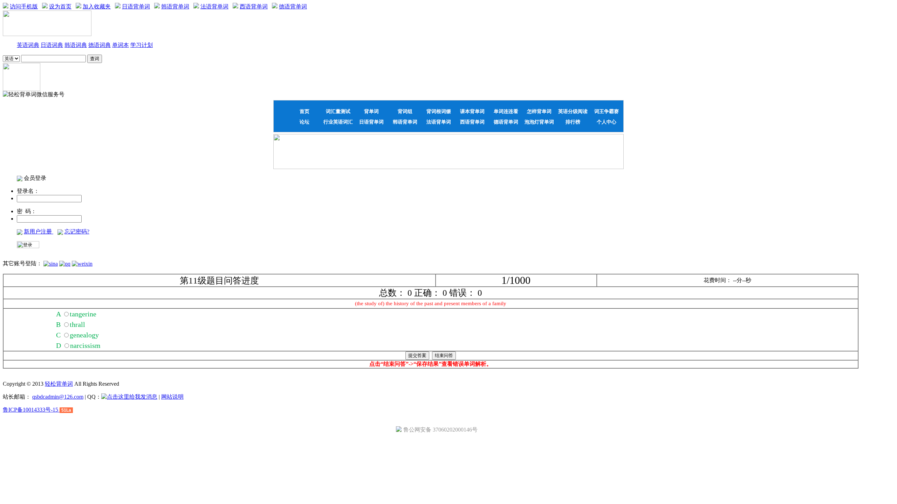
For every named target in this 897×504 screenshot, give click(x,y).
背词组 (405, 111)
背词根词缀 (438, 111)
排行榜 (573, 122)
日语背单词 (136, 6)
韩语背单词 (175, 6)
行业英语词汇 (338, 122)
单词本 (120, 45)
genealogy (84, 335)
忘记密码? (76, 231)
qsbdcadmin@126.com (57, 397)
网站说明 (172, 397)
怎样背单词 (539, 111)
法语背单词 (214, 6)
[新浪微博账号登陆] (50, 263)
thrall (77, 324)
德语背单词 (293, 6)
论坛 (304, 122)
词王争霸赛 (606, 111)
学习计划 (141, 45)
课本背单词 (472, 111)
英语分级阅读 (573, 111)
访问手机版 (24, 6)
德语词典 (99, 45)
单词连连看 (506, 111)
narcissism (85, 345)
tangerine (83, 314)
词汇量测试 (338, 111)
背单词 (371, 111)
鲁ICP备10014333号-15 (31, 410)
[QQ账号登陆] (64, 263)
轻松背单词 (59, 384)
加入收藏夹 (97, 6)
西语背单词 (254, 6)
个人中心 (606, 122)
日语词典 (52, 45)
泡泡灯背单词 (539, 122)
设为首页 (60, 6)
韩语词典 (75, 45)
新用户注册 (38, 231)
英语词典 (28, 45)
